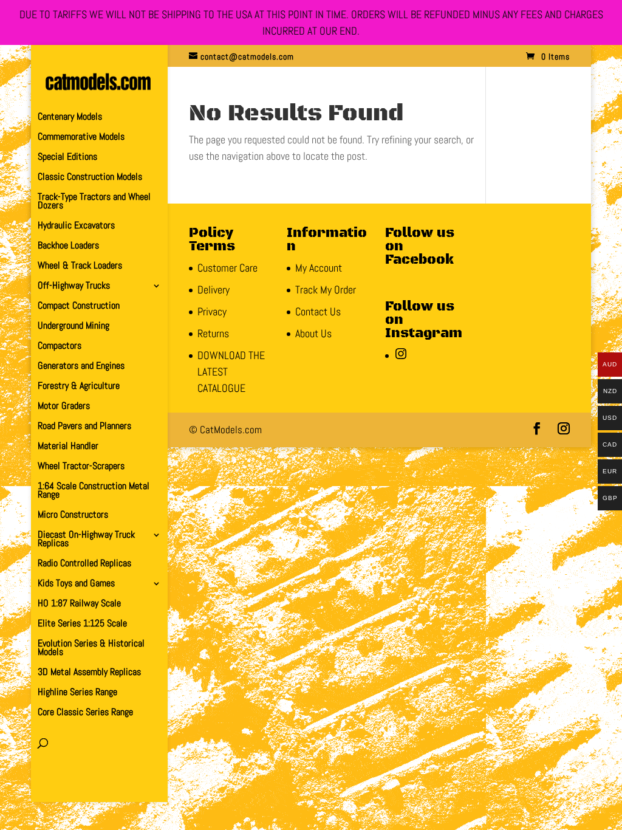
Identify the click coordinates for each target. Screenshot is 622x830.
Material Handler (68, 447)
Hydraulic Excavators (76, 226)
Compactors (59, 346)
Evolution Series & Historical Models (91, 648)
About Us (313, 333)
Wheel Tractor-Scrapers (81, 467)
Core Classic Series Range (85, 713)
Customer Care (227, 268)
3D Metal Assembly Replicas (89, 673)
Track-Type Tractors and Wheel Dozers (94, 202)
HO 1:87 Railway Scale (79, 604)
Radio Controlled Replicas (84, 564)
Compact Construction (79, 306)
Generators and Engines (81, 367)
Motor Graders (64, 407)
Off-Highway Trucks (74, 286)
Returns (213, 333)
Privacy (212, 311)
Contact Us (318, 311)
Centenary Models (70, 117)
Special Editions (67, 158)
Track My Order (325, 290)
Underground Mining (73, 326)
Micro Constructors (73, 515)
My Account (318, 268)
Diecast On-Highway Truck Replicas (86, 539)
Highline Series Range (77, 693)
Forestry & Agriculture (79, 387)
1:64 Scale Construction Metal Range (93, 491)
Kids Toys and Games (76, 584)
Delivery (213, 290)
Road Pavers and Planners (84, 427)
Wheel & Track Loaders (80, 266)
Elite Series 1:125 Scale (82, 624)
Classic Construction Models (90, 178)
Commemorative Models (81, 137)
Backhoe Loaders (68, 246)
